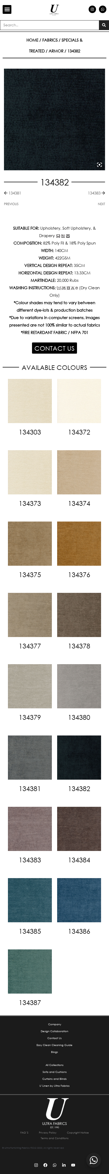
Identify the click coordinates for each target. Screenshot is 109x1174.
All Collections (54, 1065)
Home (32, 40)
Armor (56, 50)
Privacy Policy (47, 1133)
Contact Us (54, 1038)
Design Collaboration (54, 1031)
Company (54, 1024)
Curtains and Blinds (54, 1079)
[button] (7, 9)
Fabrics (50, 40)
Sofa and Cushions (55, 1072)
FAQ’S (24, 1133)
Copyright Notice (78, 1133)
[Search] (104, 25)
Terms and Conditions (55, 1138)
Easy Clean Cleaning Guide (54, 1045)
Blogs (54, 1052)
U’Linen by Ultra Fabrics (54, 1086)
